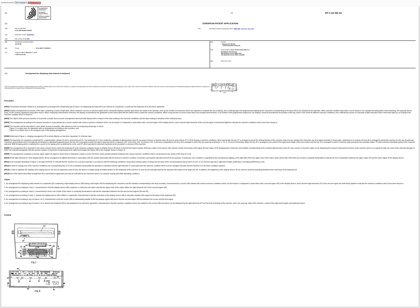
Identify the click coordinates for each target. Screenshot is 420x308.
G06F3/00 (237, 29)
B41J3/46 (251, 29)
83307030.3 (30, 34)
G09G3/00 (244, 29)
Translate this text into (7, 2)
